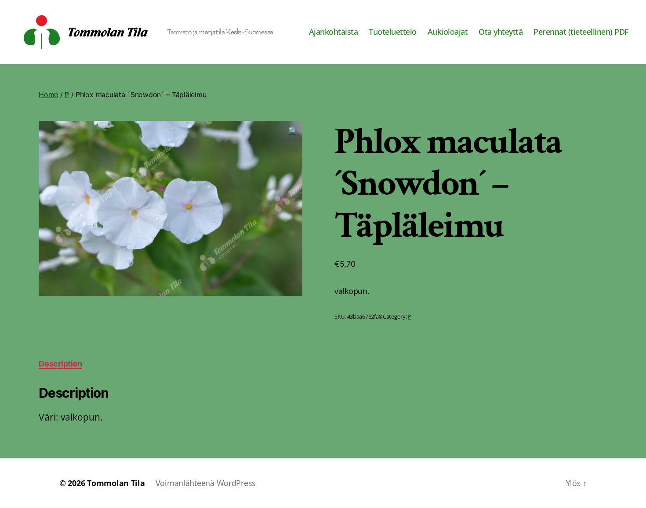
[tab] (60, 364)
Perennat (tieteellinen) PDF (580, 32)
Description (60, 363)
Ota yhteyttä (501, 32)
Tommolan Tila (116, 483)
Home (48, 94)
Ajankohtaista (333, 32)
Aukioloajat (448, 32)
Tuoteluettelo (393, 32)
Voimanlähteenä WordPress (206, 483)
